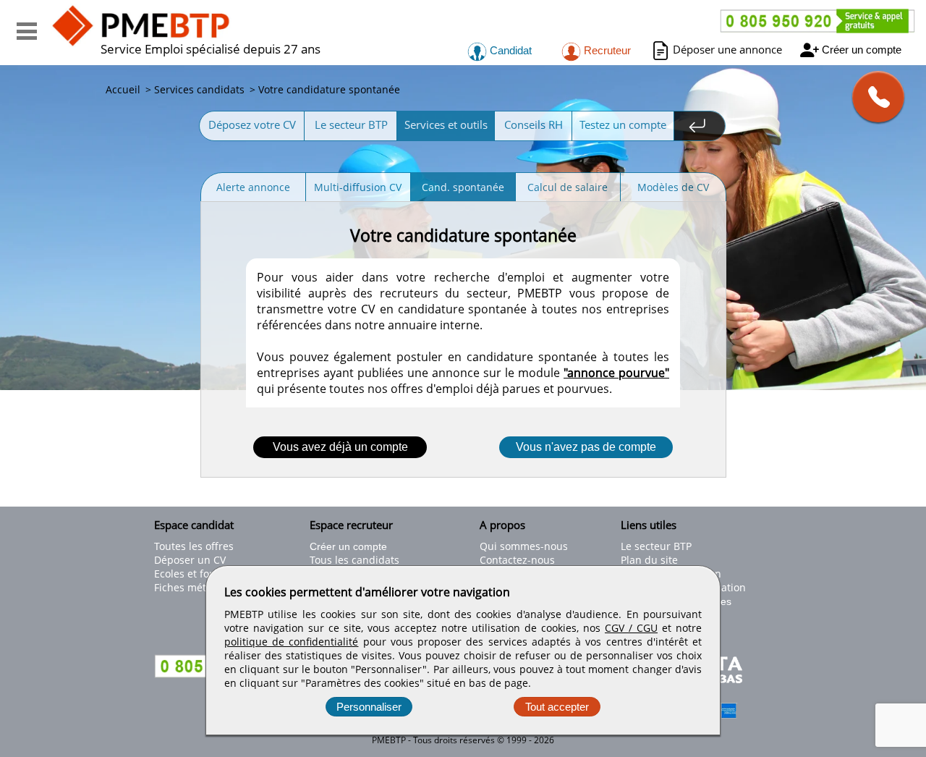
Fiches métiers (189, 587)
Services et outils (446, 124)
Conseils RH (533, 124)
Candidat (509, 50)
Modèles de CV (673, 187)
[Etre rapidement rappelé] (872, 96)
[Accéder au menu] (26, 31)
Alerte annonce (253, 187)
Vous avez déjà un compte (340, 447)
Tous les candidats (354, 560)
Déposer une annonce (727, 49)
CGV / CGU (631, 628)
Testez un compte (622, 124)
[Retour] (699, 125)
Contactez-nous (517, 560)
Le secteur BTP (351, 124)
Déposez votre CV (252, 124)
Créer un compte (861, 49)
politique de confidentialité (291, 641)
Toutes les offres (194, 546)
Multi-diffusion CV (358, 187)
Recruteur (606, 50)
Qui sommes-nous (524, 546)
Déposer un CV (190, 560)
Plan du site (649, 560)
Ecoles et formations (203, 573)
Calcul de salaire (567, 187)
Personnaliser (369, 707)
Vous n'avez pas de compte (586, 447)
